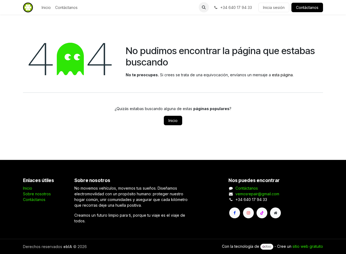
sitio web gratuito (307, 246)
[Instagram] (248, 212)
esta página (282, 74)
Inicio (173, 120)
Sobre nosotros (37, 194)
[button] (204, 7)
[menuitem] (46, 7)
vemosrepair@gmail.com (257, 194)
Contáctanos (307, 7)
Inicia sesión (274, 7)
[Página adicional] (275, 212)
